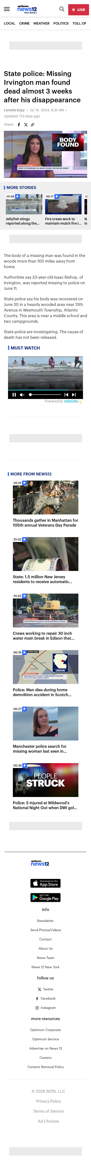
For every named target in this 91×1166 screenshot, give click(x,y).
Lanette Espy (14, 110)
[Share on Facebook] (19, 125)
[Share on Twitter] (26, 125)
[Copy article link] (32, 125)
